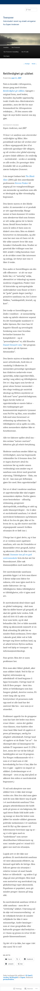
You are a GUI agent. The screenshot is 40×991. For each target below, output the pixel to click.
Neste (34, 63)
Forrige (26, 63)
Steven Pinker (21, 183)
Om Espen (6, 56)
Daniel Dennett (10, 344)
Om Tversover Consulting (11, 52)
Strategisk (13, 977)
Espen (22, 977)
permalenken (8, 979)
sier (20, 344)
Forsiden (6, 47)
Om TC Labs (24, 52)
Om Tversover (16, 47)
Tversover (8, 17)
